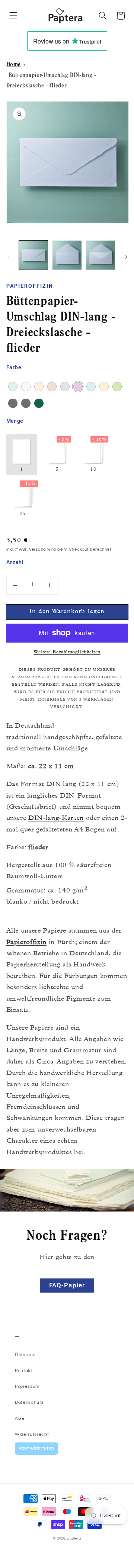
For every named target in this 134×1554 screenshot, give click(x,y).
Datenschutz (29, 1402)
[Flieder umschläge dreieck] (78, 386)
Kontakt (23, 1370)
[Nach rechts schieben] (126, 257)
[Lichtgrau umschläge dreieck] (65, 386)
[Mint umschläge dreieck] (12, 386)
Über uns (25, 1354)
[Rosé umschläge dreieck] (39, 386)
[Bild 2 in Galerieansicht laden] (67, 255)
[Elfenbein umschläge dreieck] (104, 386)
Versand (37, 549)
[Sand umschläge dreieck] (52, 386)
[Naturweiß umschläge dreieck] (26, 386)
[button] (13, 16)
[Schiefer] (12, 403)
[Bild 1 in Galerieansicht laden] (33, 255)
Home (13, 65)
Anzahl (15, 562)
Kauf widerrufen (36, 1448)
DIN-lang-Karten (56, 818)
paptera (74, 1538)
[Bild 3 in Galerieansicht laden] (101, 255)
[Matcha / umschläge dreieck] (117, 386)
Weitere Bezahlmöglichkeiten (67, 652)
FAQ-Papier (67, 1285)
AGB (20, 1418)
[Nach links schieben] (8, 257)
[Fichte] (39, 403)
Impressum (27, 1386)
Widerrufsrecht (32, 1434)
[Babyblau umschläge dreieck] (91, 386)
